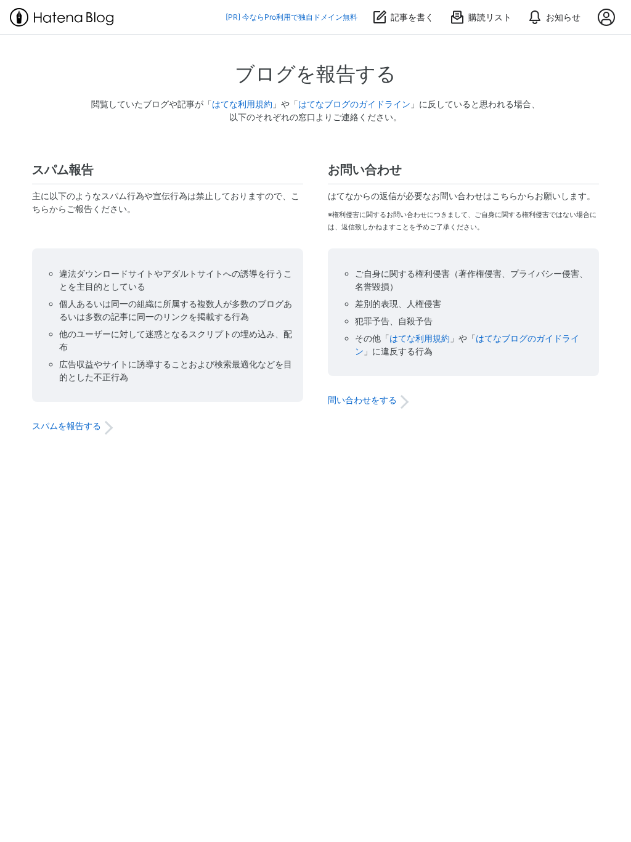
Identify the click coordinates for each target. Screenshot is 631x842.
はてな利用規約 (242, 104)
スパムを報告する (66, 425)
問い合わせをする (362, 399)
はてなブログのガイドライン (354, 104)
